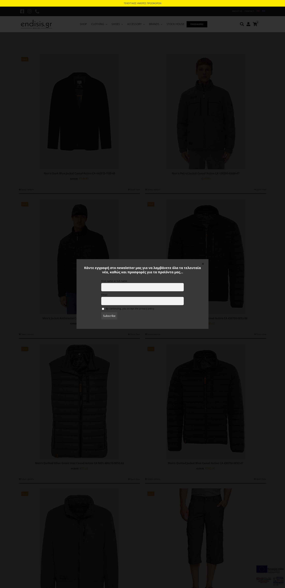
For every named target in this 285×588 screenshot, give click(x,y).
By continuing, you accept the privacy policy (129, 308)
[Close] (203, 263)
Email (104, 294)
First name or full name (114, 281)
